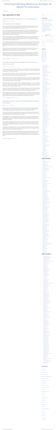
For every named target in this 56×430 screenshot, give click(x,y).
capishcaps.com (44, 251)
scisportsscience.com (46, 361)
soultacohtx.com (44, 250)
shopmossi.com (45, 313)
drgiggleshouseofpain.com (46, 114)
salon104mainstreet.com (45, 207)
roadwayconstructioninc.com (46, 235)
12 (47, 39)
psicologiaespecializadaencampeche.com (48, 261)
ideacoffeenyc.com (44, 196)
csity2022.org (44, 179)
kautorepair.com (44, 193)
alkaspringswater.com (45, 208)
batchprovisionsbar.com (45, 238)
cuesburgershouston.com (46, 260)
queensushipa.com (45, 104)
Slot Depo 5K (44, 370)
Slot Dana (43, 393)
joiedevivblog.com (45, 340)
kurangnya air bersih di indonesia (14, 97)
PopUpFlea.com (44, 99)
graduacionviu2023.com (46, 292)
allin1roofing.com (45, 322)
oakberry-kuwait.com (45, 211)
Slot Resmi (43, 406)
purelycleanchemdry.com (45, 93)
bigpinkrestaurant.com (45, 110)
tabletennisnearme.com (45, 248)
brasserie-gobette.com (45, 239)
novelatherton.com (45, 349)
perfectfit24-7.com (44, 203)
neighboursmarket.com (46, 344)
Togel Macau (44, 404)
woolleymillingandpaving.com (47, 307)
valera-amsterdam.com (46, 341)
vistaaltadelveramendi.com (46, 258)
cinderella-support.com (45, 109)
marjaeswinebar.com (45, 194)
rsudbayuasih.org (45, 354)
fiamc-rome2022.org (45, 218)
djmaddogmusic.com (46, 320)
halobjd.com (44, 85)
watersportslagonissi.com (45, 124)
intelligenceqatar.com (45, 86)
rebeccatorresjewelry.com (45, 101)
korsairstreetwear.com (46, 279)
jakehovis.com (44, 223)
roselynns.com (44, 80)
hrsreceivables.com (45, 107)
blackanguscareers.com (46, 345)
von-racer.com (44, 205)
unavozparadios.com (45, 188)
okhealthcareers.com (45, 65)
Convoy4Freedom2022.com (46, 145)
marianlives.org (44, 68)
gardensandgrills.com (46, 328)
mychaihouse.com (44, 228)
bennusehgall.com (44, 181)
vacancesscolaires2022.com (46, 157)
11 (45, 39)
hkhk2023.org (44, 147)
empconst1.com (44, 108)
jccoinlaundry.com (44, 192)
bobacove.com (44, 232)
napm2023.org (44, 148)
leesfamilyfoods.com (45, 131)
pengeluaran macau (45, 378)
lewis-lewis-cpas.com (45, 132)
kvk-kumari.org (45, 359)
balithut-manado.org (45, 140)
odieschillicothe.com (45, 197)
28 (50, 42)
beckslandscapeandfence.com (47, 257)
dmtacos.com (45, 262)
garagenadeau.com (45, 116)
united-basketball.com (46, 289)
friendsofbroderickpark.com (46, 213)
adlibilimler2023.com (45, 138)
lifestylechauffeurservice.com (46, 117)
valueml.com (44, 100)
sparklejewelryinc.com (46, 295)
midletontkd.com (45, 327)
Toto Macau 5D (44, 374)
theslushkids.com (45, 303)
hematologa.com (45, 266)
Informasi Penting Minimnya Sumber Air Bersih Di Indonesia (28, 5)
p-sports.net (44, 278)
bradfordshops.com (45, 135)
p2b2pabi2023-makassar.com (46, 161)
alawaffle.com (45, 287)
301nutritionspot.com (46, 336)
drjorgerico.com (44, 103)
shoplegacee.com (44, 95)
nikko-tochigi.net (45, 330)
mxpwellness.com (45, 315)
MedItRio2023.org (44, 154)
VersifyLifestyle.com (45, 90)
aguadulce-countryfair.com (46, 222)
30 (42, 43)
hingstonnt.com (44, 73)
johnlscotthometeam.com (45, 122)
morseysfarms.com (45, 241)
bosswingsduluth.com (45, 224)
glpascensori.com (45, 305)
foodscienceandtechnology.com (47, 360)
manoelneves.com (44, 78)
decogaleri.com (44, 187)
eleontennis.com (44, 133)
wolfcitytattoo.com (45, 299)
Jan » (45, 45)
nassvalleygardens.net (46, 350)
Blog (6, 58)
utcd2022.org (44, 171)
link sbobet (32, 82)
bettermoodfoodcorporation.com (46, 72)
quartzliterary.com (44, 212)
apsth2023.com (44, 153)
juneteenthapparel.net (46, 356)
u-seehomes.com (44, 123)
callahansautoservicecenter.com (46, 201)
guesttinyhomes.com (46, 268)
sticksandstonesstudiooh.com (47, 311)
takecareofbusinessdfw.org (46, 88)
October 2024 (44, 58)
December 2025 (44, 54)
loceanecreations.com (46, 338)
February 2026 (44, 51)
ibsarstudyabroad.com (45, 180)
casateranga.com (45, 310)
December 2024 (44, 56)
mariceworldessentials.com (46, 219)
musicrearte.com (44, 240)
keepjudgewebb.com (46, 323)
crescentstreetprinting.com (46, 263)
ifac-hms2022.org (44, 175)
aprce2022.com (44, 142)
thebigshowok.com (45, 272)
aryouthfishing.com (45, 288)
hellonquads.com (44, 185)
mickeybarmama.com (45, 234)
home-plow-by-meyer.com (46, 269)
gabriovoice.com (45, 276)
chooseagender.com (45, 74)
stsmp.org (43, 77)
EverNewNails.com (44, 118)
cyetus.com (43, 134)
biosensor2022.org (44, 172)
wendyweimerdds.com (45, 105)
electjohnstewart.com (46, 351)
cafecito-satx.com (45, 291)
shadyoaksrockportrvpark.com (46, 191)
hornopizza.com (45, 264)
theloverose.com (45, 275)
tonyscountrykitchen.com (45, 226)
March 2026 (44, 50)
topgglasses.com (45, 282)
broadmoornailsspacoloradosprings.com (48, 283)
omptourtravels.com (45, 352)
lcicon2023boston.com (45, 155)
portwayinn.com (45, 319)
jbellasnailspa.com (44, 227)
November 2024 (44, 57)
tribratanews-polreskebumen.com (47, 353)
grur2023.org (44, 146)
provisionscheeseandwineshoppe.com (47, 166)
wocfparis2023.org (44, 162)
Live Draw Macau (44, 372)
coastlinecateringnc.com (46, 259)
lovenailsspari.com (44, 210)
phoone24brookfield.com (45, 233)
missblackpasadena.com (46, 284)
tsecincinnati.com (44, 182)
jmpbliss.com (44, 102)
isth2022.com (44, 160)
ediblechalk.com (44, 247)
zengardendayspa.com (46, 294)
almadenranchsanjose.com (46, 136)
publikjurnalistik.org (45, 355)
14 (50, 39)
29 (52, 42)
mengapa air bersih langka (13, 138)
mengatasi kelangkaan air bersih (13, 58)
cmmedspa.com (45, 326)
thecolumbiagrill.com (45, 165)
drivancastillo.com (45, 325)
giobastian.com (45, 304)
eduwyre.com (44, 126)
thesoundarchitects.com (46, 321)
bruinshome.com (45, 297)
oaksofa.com (44, 249)
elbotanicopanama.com (45, 190)
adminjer (13, 21)
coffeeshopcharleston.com (46, 206)
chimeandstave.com (45, 273)
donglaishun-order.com (45, 217)
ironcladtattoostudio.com (46, 296)
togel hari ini (50, 0)
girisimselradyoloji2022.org (45, 170)
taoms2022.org (44, 176)
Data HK (43, 367)
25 (45, 42)
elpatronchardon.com (45, 216)
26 (47, 42)
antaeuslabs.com (44, 92)
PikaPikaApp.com (44, 87)
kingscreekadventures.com (46, 91)
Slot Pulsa (43, 395)
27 (48, 42)
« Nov (43, 45)
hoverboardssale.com (45, 75)
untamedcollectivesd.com (46, 314)
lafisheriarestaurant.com (45, 220)
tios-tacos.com (45, 290)
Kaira (8, 429)
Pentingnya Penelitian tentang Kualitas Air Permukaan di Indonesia (47, 30)
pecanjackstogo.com (46, 293)
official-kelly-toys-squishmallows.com (47, 243)
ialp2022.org (44, 173)
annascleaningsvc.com (46, 298)
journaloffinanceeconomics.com (47, 358)
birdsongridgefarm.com (46, 339)
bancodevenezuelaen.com (46, 71)
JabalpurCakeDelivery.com (45, 84)
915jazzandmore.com (45, 221)
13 (48, 39)
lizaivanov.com (45, 267)
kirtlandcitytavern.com (46, 335)
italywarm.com (45, 357)
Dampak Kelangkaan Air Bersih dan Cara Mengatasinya (20, 19)
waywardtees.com (44, 69)
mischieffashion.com (45, 125)
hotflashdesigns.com (45, 115)
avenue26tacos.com (45, 281)
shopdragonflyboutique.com (46, 236)
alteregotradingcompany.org (46, 141)
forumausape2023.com (45, 150)
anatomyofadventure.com (46, 324)
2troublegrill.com (45, 309)
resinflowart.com (45, 277)
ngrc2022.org (44, 130)
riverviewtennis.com (45, 242)
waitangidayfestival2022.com (46, 156)
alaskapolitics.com (44, 76)
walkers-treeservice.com (46, 312)
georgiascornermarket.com (46, 202)
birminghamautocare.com (45, 225)
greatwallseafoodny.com (46, 274)
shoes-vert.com (44, 189)
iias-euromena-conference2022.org (47, 177)
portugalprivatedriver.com (45, 204)
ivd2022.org (43, 178)
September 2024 (44, 59)
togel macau (44, 419)
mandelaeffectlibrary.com (45, 79)
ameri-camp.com (44, 106)
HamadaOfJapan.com (45, 89)
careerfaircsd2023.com (45, 152)
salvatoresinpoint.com (45, 120)
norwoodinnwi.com (45, 343)
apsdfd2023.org (44, 149)
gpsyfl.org (43, 252)
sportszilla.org (44, 237)
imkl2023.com (44, 151)
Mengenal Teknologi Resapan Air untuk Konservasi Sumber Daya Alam (47, 20)
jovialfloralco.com (44, 121)
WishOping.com (44, 94)
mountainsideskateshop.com (47, 334)
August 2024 (44, 60)
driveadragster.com (45, 265)
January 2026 (44, 52)
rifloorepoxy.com (45, 306)
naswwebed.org (44, 139)
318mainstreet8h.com (45, 209)
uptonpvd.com (45, 308)
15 (52, 39)
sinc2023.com (44, 163)
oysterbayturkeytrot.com (46, 300)
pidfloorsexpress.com (45, 70)
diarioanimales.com (45, 186)
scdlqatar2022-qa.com (45, 164)
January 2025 (44, 55)
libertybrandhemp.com (46, 342)
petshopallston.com (45, 280)
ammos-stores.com (45, 337)
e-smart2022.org (44, 129)
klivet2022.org (44, 174)
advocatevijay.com (44, 137)
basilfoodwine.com (45, 329)
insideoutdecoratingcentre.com (46, 119)
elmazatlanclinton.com (45, 195)
